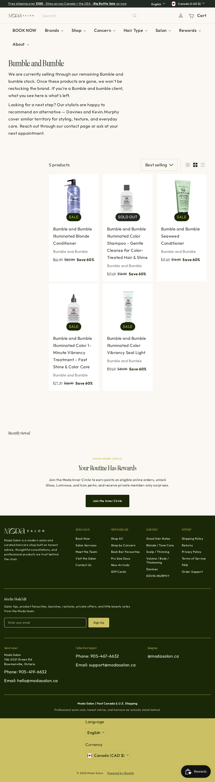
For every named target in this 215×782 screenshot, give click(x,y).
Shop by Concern (123, 545)
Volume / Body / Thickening (157, 561)
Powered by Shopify (120, 773)
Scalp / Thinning (157, 552)
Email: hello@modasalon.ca (31, 680)
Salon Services (86, 545)
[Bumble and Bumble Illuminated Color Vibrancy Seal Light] (128, 329)
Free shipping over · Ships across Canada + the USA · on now (67, 3)
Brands (52, 30)
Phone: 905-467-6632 (97, 656)
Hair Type (134, 30)
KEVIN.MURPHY (157, 576)
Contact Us (84, 565)
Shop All (117, 538)
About (19, 44)
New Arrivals (120, 565)
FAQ (185, 565)
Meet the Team (86, 552)
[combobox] (90, 15)
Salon (162, 30)
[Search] (135, 15)
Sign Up (98, 622)
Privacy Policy (191, 552)
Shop (77, 30)
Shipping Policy (192, 538)
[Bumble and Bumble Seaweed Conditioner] (182, 220)
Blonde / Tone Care (160, 545)
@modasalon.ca (163, 656)
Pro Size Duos (120, 558)
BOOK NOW (25, 30)
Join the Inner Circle (107, 501)
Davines (152, 569)
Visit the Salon (86, 558)
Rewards (188, 30)
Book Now (83, 538)
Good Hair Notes (158, 538)
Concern (103, 30)
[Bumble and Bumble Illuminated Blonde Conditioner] (74, 220)
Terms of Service (194, 558)
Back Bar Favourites (125, 552)
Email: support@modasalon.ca (106, 664)
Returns (187, 545)
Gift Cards (118, 572)
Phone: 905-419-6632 (25, 671)
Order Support (192, 572)
